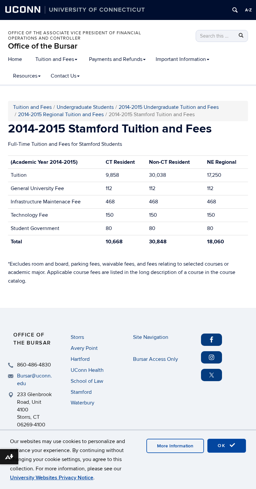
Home (15, 59)
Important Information (181, 59)
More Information (175, 446)
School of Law (87, 381)
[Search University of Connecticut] (235, 10)
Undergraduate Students (85, 107)
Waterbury (82, 402)
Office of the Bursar (42, 46)
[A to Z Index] (248, 10)
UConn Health (87, 370)
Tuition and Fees (54, 59)
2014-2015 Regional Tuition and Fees (61, 114)
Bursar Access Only (155, 359)
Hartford (80, 359)
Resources (25, 76)
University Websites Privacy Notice (51, 477)
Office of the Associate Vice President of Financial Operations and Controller (74, 35)
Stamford (81, 392)
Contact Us (63, 76)
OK (223, 445)
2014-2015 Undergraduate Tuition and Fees (169, 107)
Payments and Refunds (115, 59)
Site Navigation (150, 337)
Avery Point (84, 348)
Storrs (77, 337)
